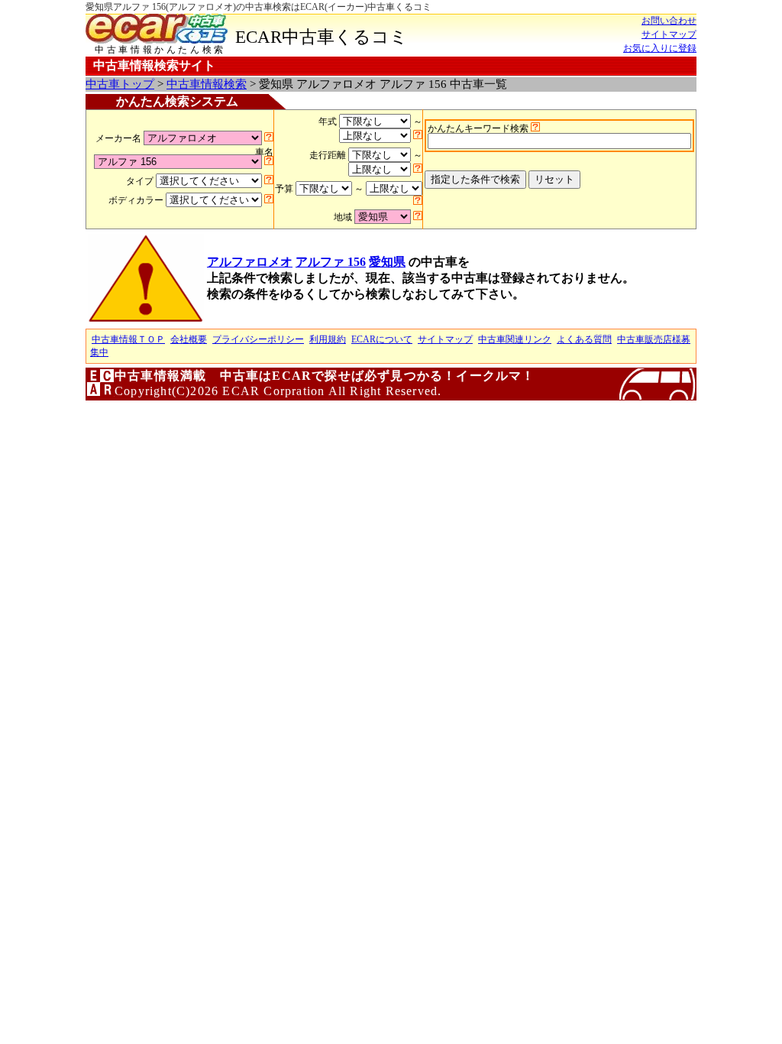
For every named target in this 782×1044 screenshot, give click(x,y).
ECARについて (381, 339)
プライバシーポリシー (258, 339)
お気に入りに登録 (659, 48)
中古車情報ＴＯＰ (128, 339)
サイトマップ (668, 34)
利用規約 (327, 339)
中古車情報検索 (206, 84)
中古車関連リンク (514, 339)
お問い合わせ (668, 20)
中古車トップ (120, 84)
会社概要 (188, 339)
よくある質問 (584, 339)
